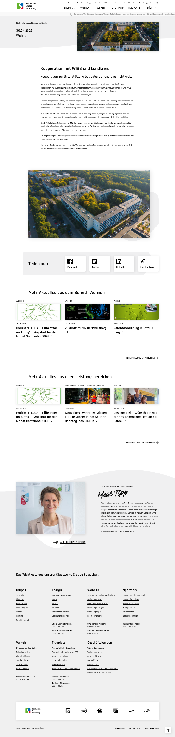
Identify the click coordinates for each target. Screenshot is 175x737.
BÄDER (150, 8)
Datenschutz (134, 728)
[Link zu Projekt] (38, 311)
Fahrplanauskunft (24, 652)
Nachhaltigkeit (22, 607)
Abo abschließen (23, 656)
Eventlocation (93, 664)
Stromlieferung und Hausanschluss (103, 668)
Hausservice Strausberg (98, 603)
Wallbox (55, 607)
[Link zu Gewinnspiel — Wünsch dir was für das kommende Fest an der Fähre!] (136, 396)
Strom (54, 599)
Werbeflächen (93, 660)
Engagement (91, 3)
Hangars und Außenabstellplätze (66, 668)
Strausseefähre (22, 668)
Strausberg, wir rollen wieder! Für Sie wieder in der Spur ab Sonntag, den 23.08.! (86, 417)
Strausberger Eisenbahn (26, 648)
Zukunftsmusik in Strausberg (86, 328)
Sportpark (118, 8)
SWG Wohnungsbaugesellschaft (101, 595)
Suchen (153, 3)
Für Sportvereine (130, 607)
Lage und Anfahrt (59, 660)
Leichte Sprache (139, 3)
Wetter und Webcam (60, 656)
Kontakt (127, 3)
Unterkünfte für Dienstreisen (99, 673)
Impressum (120, 728)
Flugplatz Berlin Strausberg (63, 648)
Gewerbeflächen (94, 656)
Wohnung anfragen (96, 607)
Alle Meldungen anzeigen (140, 358)
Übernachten (128, 612)
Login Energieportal (60, 616)
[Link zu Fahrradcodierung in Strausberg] (136, 311)
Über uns (71, 3)
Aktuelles (80, 3)
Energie (68, 8)
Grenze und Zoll (58, 664)
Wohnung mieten (95, 599)
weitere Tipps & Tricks (72, 542)
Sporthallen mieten (131, 599)
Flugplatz (134, 8)
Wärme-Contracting (96, 648)
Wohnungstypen (95, 612)
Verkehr (101, 8)
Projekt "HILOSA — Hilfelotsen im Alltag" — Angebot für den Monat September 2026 (37, 332)
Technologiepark (95, 652)
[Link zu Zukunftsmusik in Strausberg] (87, 311)
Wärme (55, 603)
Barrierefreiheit (151, 728)
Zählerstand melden (60, 612)
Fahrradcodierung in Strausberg (134, 330)
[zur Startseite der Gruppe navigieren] (26, 6)
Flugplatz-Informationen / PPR (65, 652)
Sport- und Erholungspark (134, 595)
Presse (19, 612)
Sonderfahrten (22, 660)
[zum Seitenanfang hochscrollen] (168, 730)
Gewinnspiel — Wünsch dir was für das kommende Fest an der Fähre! (135, 417)
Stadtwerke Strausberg (62, 595)
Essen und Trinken (130, 616)
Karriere (118, 3)
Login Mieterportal (95, 616)
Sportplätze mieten (131, 603)
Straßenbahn (22, 664)
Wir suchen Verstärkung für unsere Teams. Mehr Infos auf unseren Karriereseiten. (102, 14)
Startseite (20, 595)
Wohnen (85, 8)
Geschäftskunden (105, 3)
